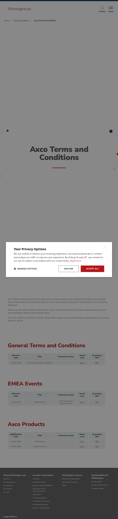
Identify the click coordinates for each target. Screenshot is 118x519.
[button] (25, 268)
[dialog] (59, 259)
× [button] (105, 247)
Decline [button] (68, 268)
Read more (75, 260)
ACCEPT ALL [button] (92, 268)
